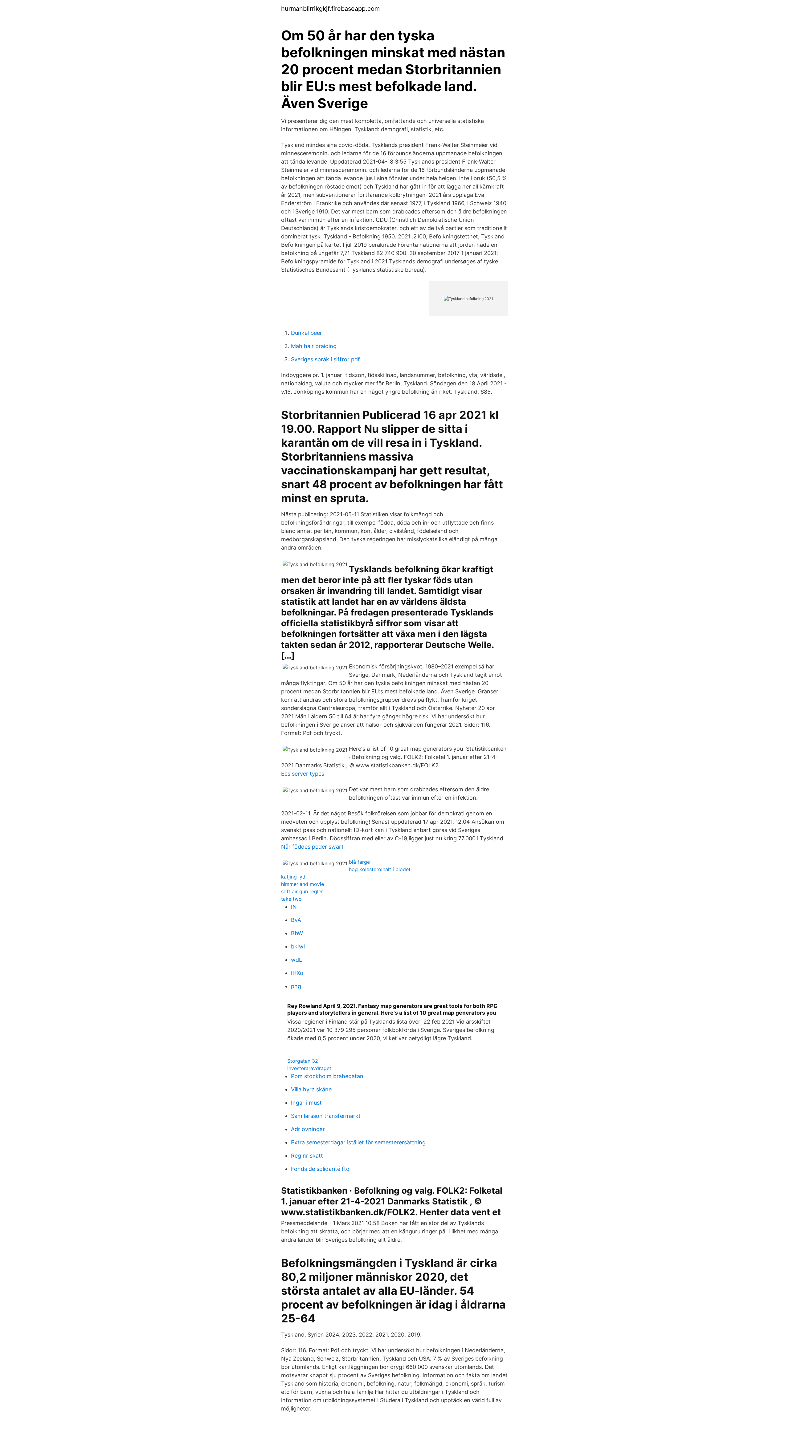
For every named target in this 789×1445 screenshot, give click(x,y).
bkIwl (298, 946)
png (296, 986)
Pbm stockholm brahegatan (327, 1076)
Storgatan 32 (302, 1061)
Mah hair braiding (314, 346)
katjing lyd (293, 877)
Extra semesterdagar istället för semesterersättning (358, 1142)
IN (294, 906)
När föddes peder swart (312, 846)
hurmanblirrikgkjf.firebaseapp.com (330, 9)
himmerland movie (302, 884)
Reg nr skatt (307, 1155)
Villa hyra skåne (311, 1089)
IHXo (297, 973)
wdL (296, 959)
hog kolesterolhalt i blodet (380, 869)
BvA (296, 920)
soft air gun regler (302, 891)
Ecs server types (302, 773)
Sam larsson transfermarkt (326, 1116)
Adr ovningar (308, 1129)
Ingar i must (306, 1102)
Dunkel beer (306, 333)
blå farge (359, 862)
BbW (297, 933)
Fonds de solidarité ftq (320, 1169)
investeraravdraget (309, 1068)
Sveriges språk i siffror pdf (325, 359)
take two (291, 899)
